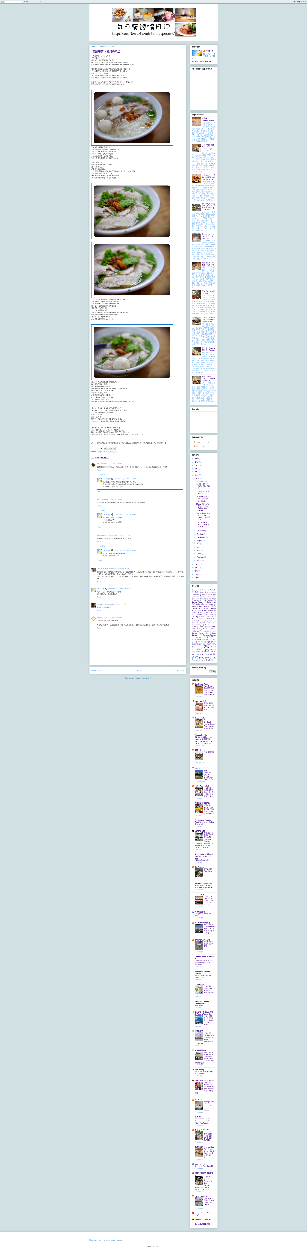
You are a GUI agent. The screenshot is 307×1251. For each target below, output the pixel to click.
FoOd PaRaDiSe (201, 1196)
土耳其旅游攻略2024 (202, 860)
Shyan (99, 617)
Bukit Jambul (204, 598)
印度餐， (207, 639)
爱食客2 (200, 651)
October (200, 534)
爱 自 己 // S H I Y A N (203, 1130)
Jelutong (195, 617)
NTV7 (208, 619)
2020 (197, 459)
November (201, 531)
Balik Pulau (199, 592)
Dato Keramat (209, 604)
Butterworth (211, 602)
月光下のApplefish (202, 786)
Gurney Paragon (198, 608)
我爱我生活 (199, 1031)
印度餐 (198, 639)
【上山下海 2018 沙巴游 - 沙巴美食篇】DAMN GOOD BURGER (209, 1136)
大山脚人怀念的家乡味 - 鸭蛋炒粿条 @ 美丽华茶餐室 (208, 320)
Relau (210, 625)
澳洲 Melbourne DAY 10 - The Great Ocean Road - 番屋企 (209, 775)
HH (98, 464)
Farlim (194, 606)
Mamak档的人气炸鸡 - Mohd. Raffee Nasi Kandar (202, 507)
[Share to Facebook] (112, 448)
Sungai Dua (198, 631)
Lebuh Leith (210, 616)
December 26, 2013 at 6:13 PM (125, 514)
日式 (197, 647)
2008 (197, 577)
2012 (197, 564)
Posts (197, 442)
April (199, 550)
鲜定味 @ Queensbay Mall (208, 119)
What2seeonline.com (203, 884)
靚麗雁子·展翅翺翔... (202, 803)
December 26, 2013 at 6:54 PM (125, 550)
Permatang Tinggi (203, 621)
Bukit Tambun (208, 600)
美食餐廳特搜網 (200, 1050)
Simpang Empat (197, 627)
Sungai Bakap (212, 629)
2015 (197, 472)
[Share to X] (110, 448)
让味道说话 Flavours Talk (205, 1080)
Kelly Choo (199, 1117)
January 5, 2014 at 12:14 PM (113, 617)
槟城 (111, 452)
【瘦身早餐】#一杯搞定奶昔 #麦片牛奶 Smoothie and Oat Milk (209, 990)
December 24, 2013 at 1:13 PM (111, 464)
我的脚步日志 (200, 831)
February (200, 557)
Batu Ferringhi (206, 594)
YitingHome (199, 984)
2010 (197, 571)
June (199, 547)
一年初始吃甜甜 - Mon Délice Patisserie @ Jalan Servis (208, 148)
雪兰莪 (213, 658)
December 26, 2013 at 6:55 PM (119, 589)
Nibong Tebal (197, 619)
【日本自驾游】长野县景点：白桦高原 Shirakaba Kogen (208, 1020)
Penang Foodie (201, 735)
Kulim (202, 616)
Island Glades (197, 613)
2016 (197, 469)
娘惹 (202, 642)
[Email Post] (101, 448)
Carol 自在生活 (200, 701)
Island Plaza (209, 612)
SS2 (207, 627)
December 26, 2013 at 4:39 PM (118, 569)
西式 (201, 657)
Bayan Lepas (205, 596)
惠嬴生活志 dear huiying (204, 1147)
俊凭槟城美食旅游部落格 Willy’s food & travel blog (204, 856)
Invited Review (207, 610)
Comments (199, 446)
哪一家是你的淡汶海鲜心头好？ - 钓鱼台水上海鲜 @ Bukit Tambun (208, 207)
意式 (209, 644)
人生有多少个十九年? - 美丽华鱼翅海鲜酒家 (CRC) (208, 177)
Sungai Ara (202, 629)
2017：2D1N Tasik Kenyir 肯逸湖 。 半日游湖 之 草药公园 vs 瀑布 (209, 929)
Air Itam (204, 590)
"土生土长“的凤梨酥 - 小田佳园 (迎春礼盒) (202, 499)
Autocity (213, 590)
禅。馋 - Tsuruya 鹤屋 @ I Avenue (208, 349)
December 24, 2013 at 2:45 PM (111, 499)
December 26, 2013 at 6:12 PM (125, 479)
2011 (197, 568)
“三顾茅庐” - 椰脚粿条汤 (202, 492)
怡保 (204, 644)
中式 (206, 637)
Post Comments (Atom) (143, 678)
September (201, 537)
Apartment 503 (201, 1164)
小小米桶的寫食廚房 (202, 1224)
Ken (98, 499)
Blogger (157, 1246)
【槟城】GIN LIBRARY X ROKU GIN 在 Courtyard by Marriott (209, 901)
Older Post (179, 670)
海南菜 (206, 649)
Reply (99, 470)
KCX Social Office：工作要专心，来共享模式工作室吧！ (209, 1153)
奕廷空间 (198, 750)
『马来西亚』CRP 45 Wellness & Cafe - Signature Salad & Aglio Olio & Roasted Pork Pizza (204, 1183)
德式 (193, 644)
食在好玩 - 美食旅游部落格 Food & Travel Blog (204, 1013)
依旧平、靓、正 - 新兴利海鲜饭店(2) (203, 486)
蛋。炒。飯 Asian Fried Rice (204, 1166)
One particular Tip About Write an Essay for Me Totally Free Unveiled (203, 1121)
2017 (197, 465)
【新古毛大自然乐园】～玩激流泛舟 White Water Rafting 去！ (204, 963)
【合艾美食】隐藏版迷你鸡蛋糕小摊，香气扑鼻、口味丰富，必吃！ (208, 792)
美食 (115, 452)
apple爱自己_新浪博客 (203, 1219)
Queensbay (196, 625)
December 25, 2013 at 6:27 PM (119, 535)
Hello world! (199, 824)
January (200, 560)
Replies (102, 475)
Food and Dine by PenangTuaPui (202, 1002)
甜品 (207, 651)
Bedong (194, 598)
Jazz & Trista (102, 569)
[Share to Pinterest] (114, 448)
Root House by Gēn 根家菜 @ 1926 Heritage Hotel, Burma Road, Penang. (209, 690)
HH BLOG (198, 1100)
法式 (193, 649)
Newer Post (96, 670)
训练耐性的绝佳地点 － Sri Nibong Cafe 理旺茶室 (203, 516)
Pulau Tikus (205, 623)
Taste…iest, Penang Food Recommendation (204, 821)
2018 (197, 462)
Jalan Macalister (197, 614)
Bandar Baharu (211, 592)
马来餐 (208, 660)
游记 (193, 651)
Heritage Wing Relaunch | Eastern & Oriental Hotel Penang (209, 1106)
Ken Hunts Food (201, 684)
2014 (197, 475)
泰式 (199, 649)
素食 (202, 654)
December (201, 481)
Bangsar (196, 594)
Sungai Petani (198, 633)
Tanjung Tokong (209, 635)
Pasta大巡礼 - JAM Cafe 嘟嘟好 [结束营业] (208, 378)
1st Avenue (195, 590)
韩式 (202, 660)
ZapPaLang (199, 867)
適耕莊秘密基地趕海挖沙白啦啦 (208, 944)
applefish (100, 604)
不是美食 (198, 637)
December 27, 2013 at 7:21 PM (115, 604)
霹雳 (197, 660)
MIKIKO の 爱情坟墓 (202, 923)
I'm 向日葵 (106, 479)
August (200, 541)
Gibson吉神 (199, 895)
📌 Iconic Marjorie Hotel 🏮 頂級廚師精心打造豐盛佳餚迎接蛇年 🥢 (209, 809)
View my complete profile (201, 61)
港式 (212, 649)
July (198, 544)
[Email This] (105, 448)
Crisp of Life (200, 718)
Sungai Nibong (209, 631)
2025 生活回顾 (209, 752)
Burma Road (197, 602)
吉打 (196, 642)
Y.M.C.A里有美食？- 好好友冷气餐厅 (202, 525)
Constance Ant (102, 535)
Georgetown (101, 452)
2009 (197, 574)
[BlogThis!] (107, 448)
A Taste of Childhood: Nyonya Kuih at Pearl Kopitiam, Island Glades (209, 724)
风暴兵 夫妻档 (200, 912)
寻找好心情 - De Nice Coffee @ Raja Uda (208, 236)
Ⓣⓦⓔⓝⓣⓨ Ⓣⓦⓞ (202, 940)
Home (138, 670)
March (199, 554)
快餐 (198, 644)
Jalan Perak (209, 615)
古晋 (214, 639)
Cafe (198, 604)
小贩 (107, 452)
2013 (197, 478)
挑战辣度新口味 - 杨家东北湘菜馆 (208, 264)
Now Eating (199, 1070)
